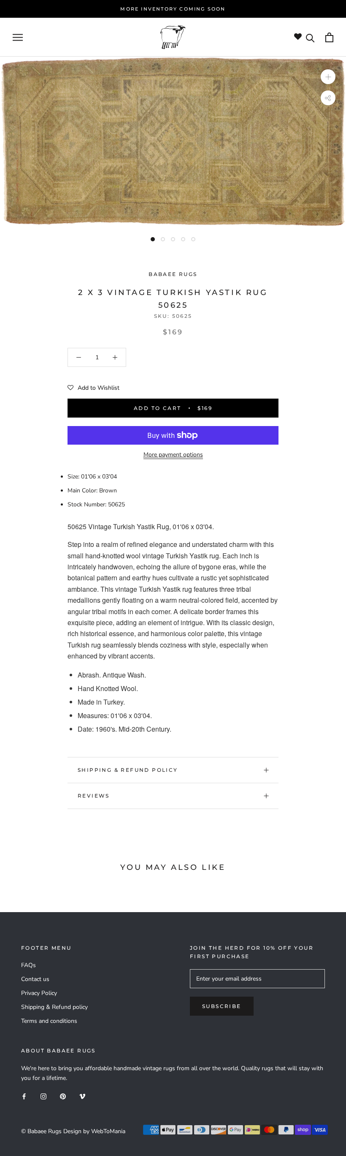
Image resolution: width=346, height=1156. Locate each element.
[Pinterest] (63, 1096)
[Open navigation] (18, 37)
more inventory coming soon (172, 9)
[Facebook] (24, 1096)
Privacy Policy (39, 993)
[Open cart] (329, 37)
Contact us (35, 979)
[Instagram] (43, 1096)
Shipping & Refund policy (128, 770)
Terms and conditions (49, 1021)
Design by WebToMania (94, 1131)
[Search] (310, 37)
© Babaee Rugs (41, 1131)
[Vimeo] (82, 1096)
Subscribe (221, 1006)
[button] (93, 388)
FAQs (28, 965)
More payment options (173, 455)
